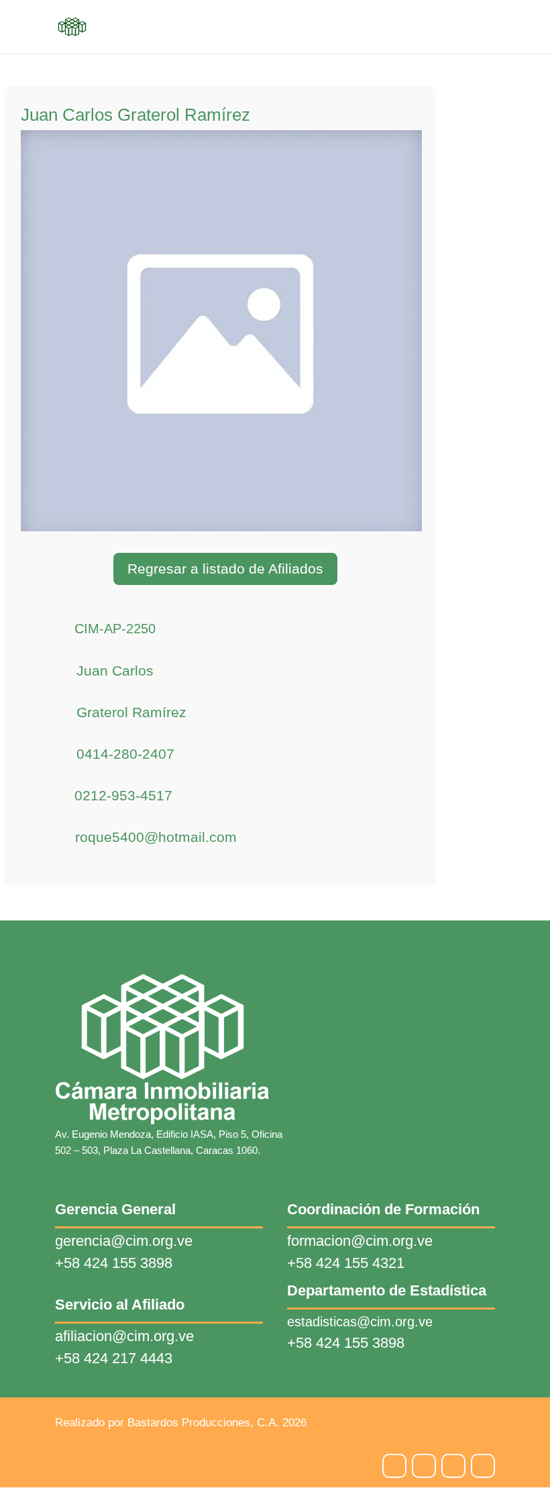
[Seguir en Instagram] (394, 1466)
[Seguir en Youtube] (483, 1466)
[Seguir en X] (453, 1466)
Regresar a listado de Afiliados (225, 568)
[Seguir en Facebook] (424, 1466)
